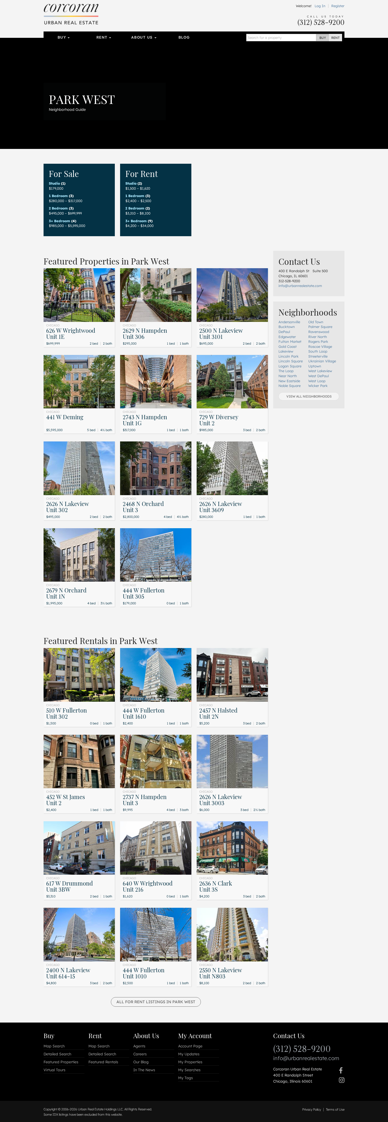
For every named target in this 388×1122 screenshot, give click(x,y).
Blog (184, 37)
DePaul (284, 332)
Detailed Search (57, 1054)
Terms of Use (335, 1109)
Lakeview (285, 351)
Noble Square (289, 386)
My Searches (189, 1070)
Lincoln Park (288, 356)
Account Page (190, 1046)
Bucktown (286, 327)
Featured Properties (61, 1062)
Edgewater (287, 337)
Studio (54, 183)
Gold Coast (287, 346)
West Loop (316, 381)
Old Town (315, 322)
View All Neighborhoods (309, 396)
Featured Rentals (103, 1062)
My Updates (189, 1054)
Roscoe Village (320, 346)
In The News (144, 1070)
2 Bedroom (58, 208)
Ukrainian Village (322, 361)
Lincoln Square (290, 361)
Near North (287, 376)
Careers (140, 1054)
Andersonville (289, 322)
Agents (139, 1046)
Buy (62, 37)
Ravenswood (318, 332)
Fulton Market (289, 341)
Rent (102, 37)
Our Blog (141, 1062)
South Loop (317, 351)
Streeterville (318, 356)
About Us (142, 37)
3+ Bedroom (59, 221)
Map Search (54, 1046)
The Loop (286, 371)
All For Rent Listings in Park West (155, 1001)
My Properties (190, 1062)
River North (317, 337)
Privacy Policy (311, 1109)
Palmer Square (320, 327)
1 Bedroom (58, 196)
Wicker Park (318, 386)
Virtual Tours (54, 1070)
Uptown (314, 366)
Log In (320, 6)
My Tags (185, 1077)
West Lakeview (320, 371)
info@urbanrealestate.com (300, 286)
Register (337, 6)
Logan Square (289, 366)
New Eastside (289, 381)
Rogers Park (318, 341)
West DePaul (318, 376)
